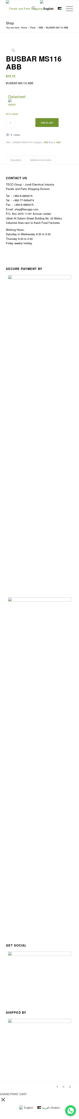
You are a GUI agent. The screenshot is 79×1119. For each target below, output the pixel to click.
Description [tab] (15, 160)
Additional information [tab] (40, 160)
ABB (46, 142)
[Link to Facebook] (57, 1086)
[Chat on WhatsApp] (70, 1110)
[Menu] (67, 8)
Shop (10, 23)
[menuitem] (32, 8)
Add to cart (47, 122)
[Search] (32, 8)
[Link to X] (63, 1086)
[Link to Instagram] (70, 1086)
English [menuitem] (28, 1108)
